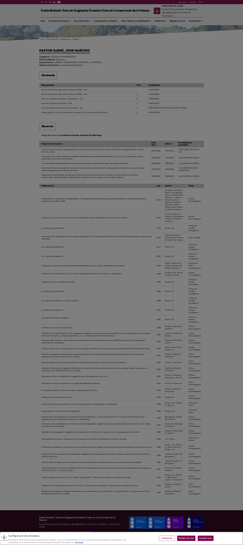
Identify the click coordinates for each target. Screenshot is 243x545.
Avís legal (79, 542)
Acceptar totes (205, 538)
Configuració (167, 538)
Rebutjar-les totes (186, 538)
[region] (121, 538)
